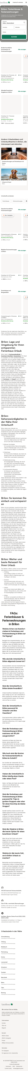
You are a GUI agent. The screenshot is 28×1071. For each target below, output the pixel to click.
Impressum (8, 1066)
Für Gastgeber (5, 1050)
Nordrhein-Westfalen (7, 356)
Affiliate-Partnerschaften (8, 1042)
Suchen (14, 37)
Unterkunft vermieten (18, 2)
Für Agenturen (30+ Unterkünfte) (10, 1053)
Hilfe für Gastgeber (6, 1038)
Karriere (4, 1023)
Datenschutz (19, 1066)
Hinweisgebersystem (18, 1068)
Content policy (8, 1068)
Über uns (4, 1025)
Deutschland (17, 356)
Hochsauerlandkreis (14, 354)
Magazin (4, 1028)
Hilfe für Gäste (5, 1035)
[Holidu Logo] (6, 2)
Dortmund (6, 379)
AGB (14, 1066)
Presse (3, 1040)
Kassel (14, 379)
